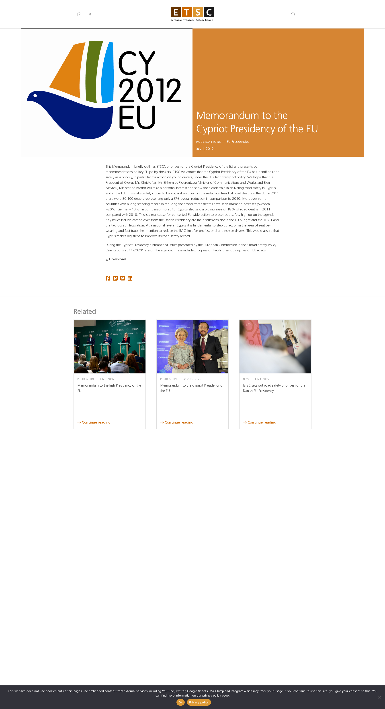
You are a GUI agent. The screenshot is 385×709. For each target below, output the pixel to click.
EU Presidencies (238, 141)
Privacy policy (199, 702)
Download (117, 259)
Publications (208, 142)
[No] (379, 697)
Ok (181, 702)
